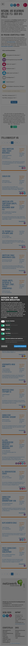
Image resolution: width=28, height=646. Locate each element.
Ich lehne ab (4, 346)
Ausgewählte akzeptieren (20, 346)
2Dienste (8, 322)
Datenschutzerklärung (12, 311)
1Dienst (8, 331)
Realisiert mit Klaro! (22, 348)
